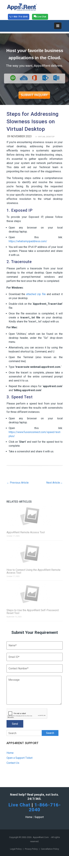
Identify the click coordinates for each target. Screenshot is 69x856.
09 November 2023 (19, 136)
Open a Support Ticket (19, 757)
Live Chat (41, 17)
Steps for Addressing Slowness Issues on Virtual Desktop (33, 121)
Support (39, 817)
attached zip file (36, 294)
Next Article (54, 482)
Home (10, 752)
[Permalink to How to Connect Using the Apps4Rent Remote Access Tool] (35, 553)
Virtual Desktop (46, 137)
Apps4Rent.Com (41, 837)
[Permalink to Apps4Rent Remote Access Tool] (35, 516)
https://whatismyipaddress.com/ (28, 241)
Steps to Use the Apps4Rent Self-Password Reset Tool (33, 611)
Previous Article (18, 482)
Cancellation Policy (50, 849)
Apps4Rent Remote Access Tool (26, 532)
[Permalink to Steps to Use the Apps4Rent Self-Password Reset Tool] (35, 594)
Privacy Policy (31, 849)
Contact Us (13, 762)
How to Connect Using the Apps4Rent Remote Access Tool (33, 571)
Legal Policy (16, 849)
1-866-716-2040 (19, 17)
